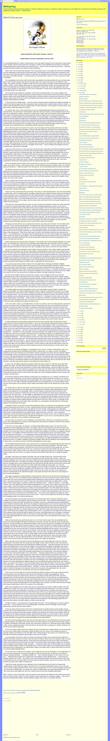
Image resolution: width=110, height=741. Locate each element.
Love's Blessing (82, 111)
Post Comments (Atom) (14, 737)
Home (37, 734)
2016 (79, 327)
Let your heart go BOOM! (84, 244)
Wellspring (9, 6)
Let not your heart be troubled (85, 144)
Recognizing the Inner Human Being (86, 247)
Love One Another (83, 179)
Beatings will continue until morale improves (88, 273)
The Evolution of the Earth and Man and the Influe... (90, 129)
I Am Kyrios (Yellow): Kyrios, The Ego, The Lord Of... (90, 203)
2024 (79, 66)
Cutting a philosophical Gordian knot (87, 225)
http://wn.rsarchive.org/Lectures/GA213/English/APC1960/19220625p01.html (23, 690)
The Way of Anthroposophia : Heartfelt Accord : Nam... (91, 100)
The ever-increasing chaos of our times (87, 181)
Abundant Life (82, 192)
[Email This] (19, 692)
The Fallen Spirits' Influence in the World (87, 220)
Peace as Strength (83, 142)
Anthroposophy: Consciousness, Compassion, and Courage (92, 218)
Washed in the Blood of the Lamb (86, 146)
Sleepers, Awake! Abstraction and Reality (88, 271)
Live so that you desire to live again (86, 157)
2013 (79, 333)
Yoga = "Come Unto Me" (84, 242)
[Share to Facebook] (23, 692)
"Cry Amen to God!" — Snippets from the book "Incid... (91, 186)
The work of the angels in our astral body (88, 94)
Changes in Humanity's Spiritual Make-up (88, 290)
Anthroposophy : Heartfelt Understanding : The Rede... (90, 107)
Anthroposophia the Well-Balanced (86, 301)
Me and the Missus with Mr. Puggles (87, 260)
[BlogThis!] (20, 692)
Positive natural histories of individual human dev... (90, 122)
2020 (79, 75)
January (81, 324)
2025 (79, 64)
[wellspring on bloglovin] (82, 370)
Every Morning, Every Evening (85, 140)
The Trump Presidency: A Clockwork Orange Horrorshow (91, 148)
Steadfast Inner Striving (84, 96)
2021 (79, 73)
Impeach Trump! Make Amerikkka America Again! (89, 196)
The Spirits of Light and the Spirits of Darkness (89, 238)
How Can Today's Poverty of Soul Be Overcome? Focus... (91, 151)
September (81, 90)
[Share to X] (21, 692)
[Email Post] (17, 692)
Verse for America (83, 159)
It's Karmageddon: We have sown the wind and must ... (91, 210)
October (81, 88)
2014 (79, 331)
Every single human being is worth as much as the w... (91, 297)
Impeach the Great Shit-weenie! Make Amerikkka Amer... (91, 153)
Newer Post (5, 734)
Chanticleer (81, 275)
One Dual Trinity (82, 255)
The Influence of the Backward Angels (87, 249)
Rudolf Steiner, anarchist (84, 262)
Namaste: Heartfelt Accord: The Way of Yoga (88, 170)
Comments (80, 378)
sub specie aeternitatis (84, 116)
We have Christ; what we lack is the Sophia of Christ (90, 194)
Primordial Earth (82, 120)
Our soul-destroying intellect (85, 264)
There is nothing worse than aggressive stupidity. (89, 212)
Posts (79, 375)
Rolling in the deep (83, 133)
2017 (79, 82)
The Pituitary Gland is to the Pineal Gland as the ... (90, 303)
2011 (79, 338)
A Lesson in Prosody (83, 234)
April (80, 317)
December (81, 83)
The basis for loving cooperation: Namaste (88, 131)
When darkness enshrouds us (85, 164)
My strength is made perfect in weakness (88, 284)
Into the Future (82, 216)
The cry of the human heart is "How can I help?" (89, 124)
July (80, 311)
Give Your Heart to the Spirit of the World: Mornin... (90, 236)
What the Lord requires (84, 268)
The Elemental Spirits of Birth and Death (87, 299)
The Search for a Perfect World (85, 308)
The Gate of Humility (83, 227)
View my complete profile (81, 24)
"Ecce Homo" (82, 183)
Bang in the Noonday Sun (84, 286)
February (81, 322)
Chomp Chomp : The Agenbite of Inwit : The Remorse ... (91, 292)
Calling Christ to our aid (84, 190)
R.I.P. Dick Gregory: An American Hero (87, 168)
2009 (79, 342)
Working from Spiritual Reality (85, 277)
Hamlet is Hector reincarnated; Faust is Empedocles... (90, 207)
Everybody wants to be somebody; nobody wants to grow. (91, 114)
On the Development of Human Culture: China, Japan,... (91, 105)
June (80, 313)
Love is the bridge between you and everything (89, 135)
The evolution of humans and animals (87, 109)
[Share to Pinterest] (24, 692)
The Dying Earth (82, 118)
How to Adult (81, 177)
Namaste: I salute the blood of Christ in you (88, 288)
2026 (79, 62)
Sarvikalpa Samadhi (83, 306)
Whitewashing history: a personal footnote (88, 205)
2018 (79, 80)
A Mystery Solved (83, 188)
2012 (79, 335)
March (80, 319)
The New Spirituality (83, 282)
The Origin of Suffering (84, 161)
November (81, 86)
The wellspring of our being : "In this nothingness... (90, 127)
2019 (79, 77)
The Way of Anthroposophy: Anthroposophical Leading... (91, 103)
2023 (79, 69)
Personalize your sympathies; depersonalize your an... (90, 223)
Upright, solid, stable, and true (85, 155)
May (80, 315)
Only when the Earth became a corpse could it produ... (91, 231)
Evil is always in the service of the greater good (89, 251)
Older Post (68, 734)
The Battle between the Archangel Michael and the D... (91, 258)
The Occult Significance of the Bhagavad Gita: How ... (90, 240)
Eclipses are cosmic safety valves (86, 172)
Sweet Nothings (82, 295)
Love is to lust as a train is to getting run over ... (89, 138)
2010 (79, 340)
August (81, 92)
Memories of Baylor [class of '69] (86, 253)
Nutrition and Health (83, 98)
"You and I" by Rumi (83, 166)
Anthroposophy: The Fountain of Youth (87, 279)
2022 (79, 71)
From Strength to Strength (84, 214)
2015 (79, 329)
